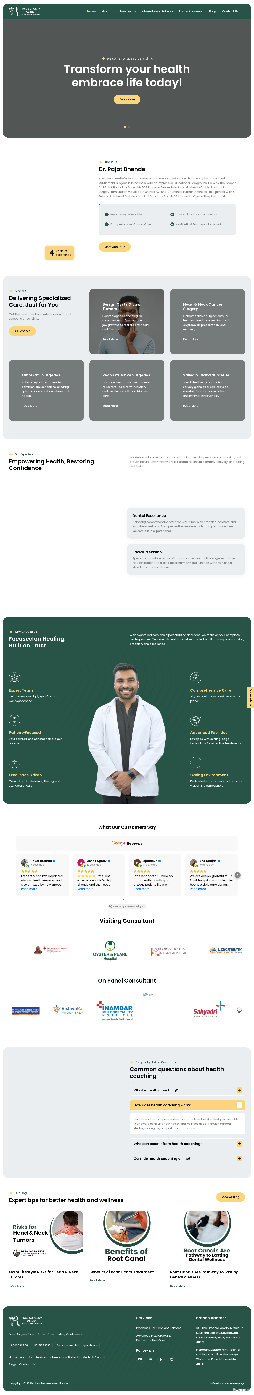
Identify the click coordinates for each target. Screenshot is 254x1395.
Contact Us (230, 11)
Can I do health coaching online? (162, 1158)
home (13, 1357)
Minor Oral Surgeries (41, 375)
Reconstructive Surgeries (126, 375)
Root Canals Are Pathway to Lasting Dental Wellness (204, 1274)
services (41, 1357)
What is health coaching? (156, 1090)
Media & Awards (191, 11)
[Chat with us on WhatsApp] (241, 1389)
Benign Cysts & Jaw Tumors (121, 306)
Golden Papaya (234, 1383)
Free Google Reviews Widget (128, 906)
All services (22, 331)
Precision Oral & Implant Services (158, 1328)
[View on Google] (24, 863)
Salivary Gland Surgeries (206, 375)
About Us (107, 11)
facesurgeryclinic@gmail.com (77, 1345)
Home (91, 11)
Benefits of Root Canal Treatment (121, 1272)
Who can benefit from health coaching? (168, 1143)
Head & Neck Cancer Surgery (203, 306)
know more (127, 99)
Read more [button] (29, 889)
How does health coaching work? (162, 1105)
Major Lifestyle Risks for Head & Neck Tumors (43, 1274)
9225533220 (42, 1345)
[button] (125, 127)
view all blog (230, 1197)
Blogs (212, 11)
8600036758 (19, 1345)
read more (110, 339)
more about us (114, 247)
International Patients (158, 11)
